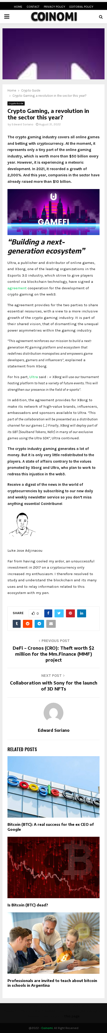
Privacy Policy (54, 6)
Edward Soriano (22, 124)
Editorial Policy (81, 6)
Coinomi (47, 1028)
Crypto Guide (16, 103)
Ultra (33, 377)
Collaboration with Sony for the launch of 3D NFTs (53, 685)
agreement (17, 288)
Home (18, 6)
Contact (33, 6)
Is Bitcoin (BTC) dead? (27, 905)
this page (71, 1016)
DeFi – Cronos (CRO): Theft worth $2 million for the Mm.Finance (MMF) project (53, 654)
